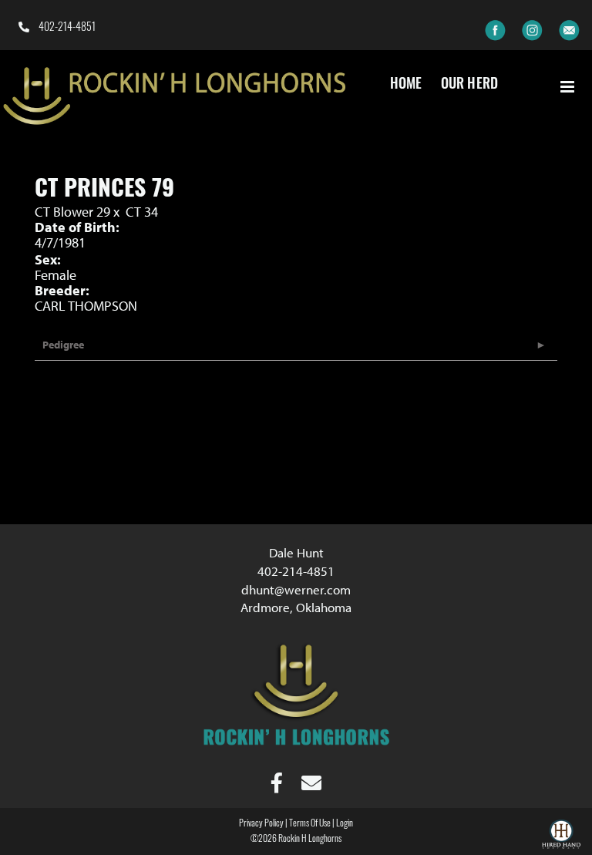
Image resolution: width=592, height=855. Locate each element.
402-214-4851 (66, 28)
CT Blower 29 (72, 211)
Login (344, 824)
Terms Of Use (310, 824)
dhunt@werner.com (296, 589)
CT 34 (142, 211)
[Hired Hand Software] (561, 836)
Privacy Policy (261, 824)
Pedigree (63, 345)
